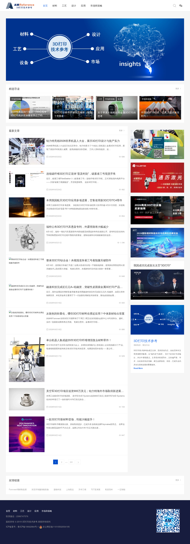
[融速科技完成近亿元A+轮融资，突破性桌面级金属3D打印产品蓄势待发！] (27, 287)
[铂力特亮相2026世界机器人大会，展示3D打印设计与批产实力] (27, 151)
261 (71, 462)
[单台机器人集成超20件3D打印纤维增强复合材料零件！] (27, 359)
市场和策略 (96, 5)
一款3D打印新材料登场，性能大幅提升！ (70, 419)
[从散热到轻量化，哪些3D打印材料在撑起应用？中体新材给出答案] (27, 314)
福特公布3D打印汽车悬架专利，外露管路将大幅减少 (77, 226)
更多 (177, 88)
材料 (54, 5)
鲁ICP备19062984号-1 (28, 526)
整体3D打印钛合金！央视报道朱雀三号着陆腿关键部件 (78, 260)
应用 (83, 5)
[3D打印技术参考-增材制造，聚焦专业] (23, 5)
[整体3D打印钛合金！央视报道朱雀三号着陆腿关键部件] (27, 261)
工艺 (64, 5)
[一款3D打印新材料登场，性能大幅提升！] (27, 434)
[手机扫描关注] (181, 5)
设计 (73, 5)
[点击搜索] (175, 5)
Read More (138, 368)
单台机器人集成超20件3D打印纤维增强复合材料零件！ (78, 340)
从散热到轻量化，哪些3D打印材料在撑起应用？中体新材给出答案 (85, 313)
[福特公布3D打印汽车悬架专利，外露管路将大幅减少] (27, 237)
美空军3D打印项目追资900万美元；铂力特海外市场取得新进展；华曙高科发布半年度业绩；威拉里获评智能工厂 (85, 391)
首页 (45, 5)
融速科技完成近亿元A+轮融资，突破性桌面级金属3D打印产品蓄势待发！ (85, 287)
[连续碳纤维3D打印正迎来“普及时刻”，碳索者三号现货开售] (27, 179)
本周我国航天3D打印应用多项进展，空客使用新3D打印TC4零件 (84, 200)
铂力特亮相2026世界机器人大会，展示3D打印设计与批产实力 (83, 141)
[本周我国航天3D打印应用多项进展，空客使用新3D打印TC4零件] (27, 207)
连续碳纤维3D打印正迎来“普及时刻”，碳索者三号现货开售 (81, 173)
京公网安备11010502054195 (56, 526)
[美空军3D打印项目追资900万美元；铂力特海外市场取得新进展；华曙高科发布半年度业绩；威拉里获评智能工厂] (27, 399)
